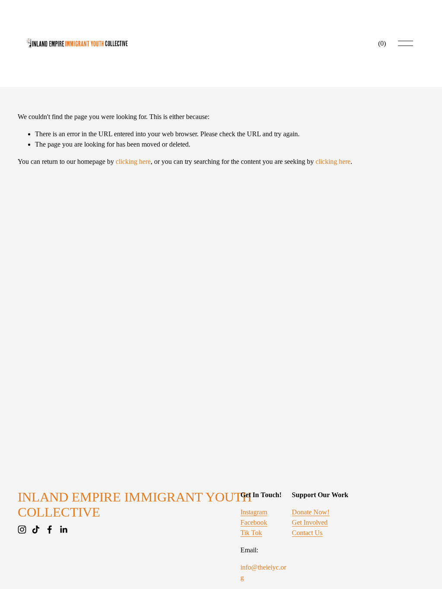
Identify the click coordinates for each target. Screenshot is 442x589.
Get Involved (310, 522)
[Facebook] (49, 529)
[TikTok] (36, 529)
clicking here (133, 161)
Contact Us (307, 532)
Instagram (253, 512)
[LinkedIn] (63, 529)
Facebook (253, 522)
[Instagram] (22, 529)
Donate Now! (310, 512)
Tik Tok (251, 532)
